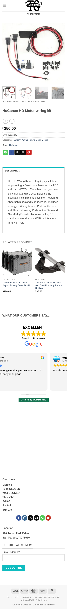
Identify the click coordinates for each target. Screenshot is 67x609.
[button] (4, 6)
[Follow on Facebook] (18, 518)
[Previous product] (11, 121)
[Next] (59, 53)
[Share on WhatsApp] (5, 152)
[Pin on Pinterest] (29, 152)
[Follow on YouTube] (48, 518)
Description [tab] (12, 171)
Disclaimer (27, 600)
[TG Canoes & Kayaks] (33, 5)
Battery (40, 101)
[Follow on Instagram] (24, 518)
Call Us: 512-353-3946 (19, 597)
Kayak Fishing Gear (31, 140)
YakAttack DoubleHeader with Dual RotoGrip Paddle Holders (48, 285)
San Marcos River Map (46, 597)
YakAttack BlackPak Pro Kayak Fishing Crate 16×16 (16, 284)
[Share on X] (17, 152)
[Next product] (5, 121)
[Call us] (42, 518)
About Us (41, 600)
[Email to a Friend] (23, 152)
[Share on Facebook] (11, 152)
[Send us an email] (36, 518)
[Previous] (8, 53)
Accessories (10, 101)
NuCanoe (13, 145)
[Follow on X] (30, 518)
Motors (27, 101)
